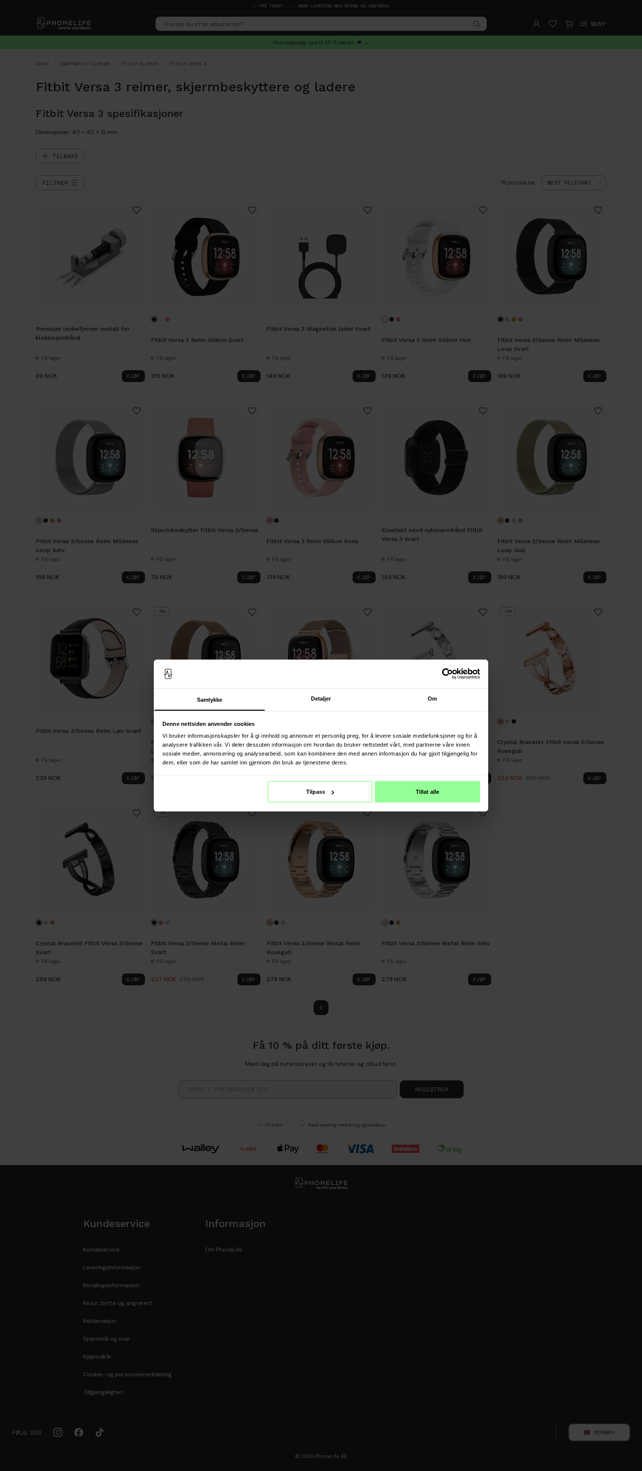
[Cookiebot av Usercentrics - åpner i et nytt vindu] (447, 673)
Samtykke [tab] (210, 699)
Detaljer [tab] (321, 698)
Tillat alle (427, 792)
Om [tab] (432, 698)
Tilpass (315, 792)
